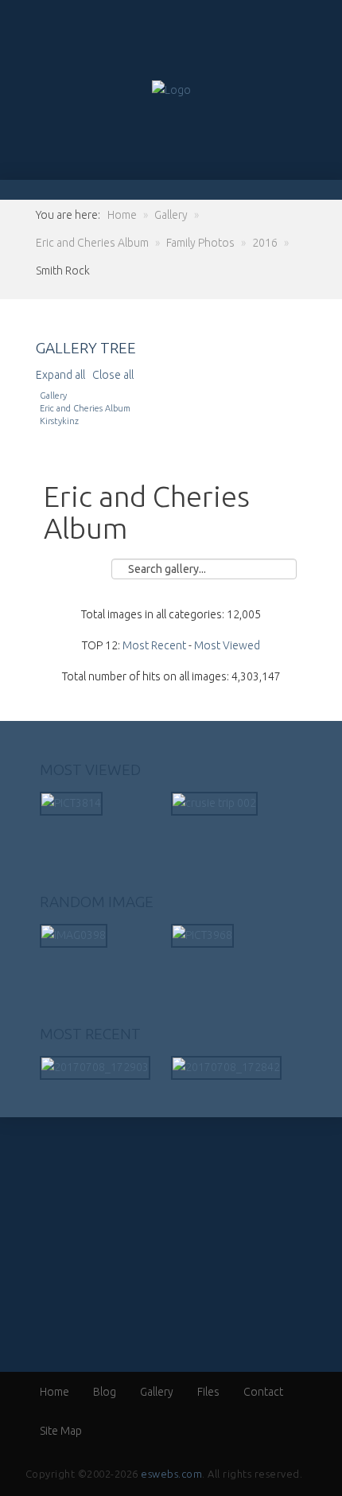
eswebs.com (171, 1473)
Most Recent (154, 645)
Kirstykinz (59, 421)
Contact (263, 1391)
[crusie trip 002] (214, 803)
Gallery (53, 395)
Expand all (63, 374)
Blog (104, 1391)
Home (54, 1391)
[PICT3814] (71, 803)
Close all (113, 374)
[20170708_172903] (95, 1067)
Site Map (61, 1430)
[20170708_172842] (226, 1067)
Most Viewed (227, 645)
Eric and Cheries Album (85, 408)
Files (208, 1391)
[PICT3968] (202, 935)
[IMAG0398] (73, 935)
